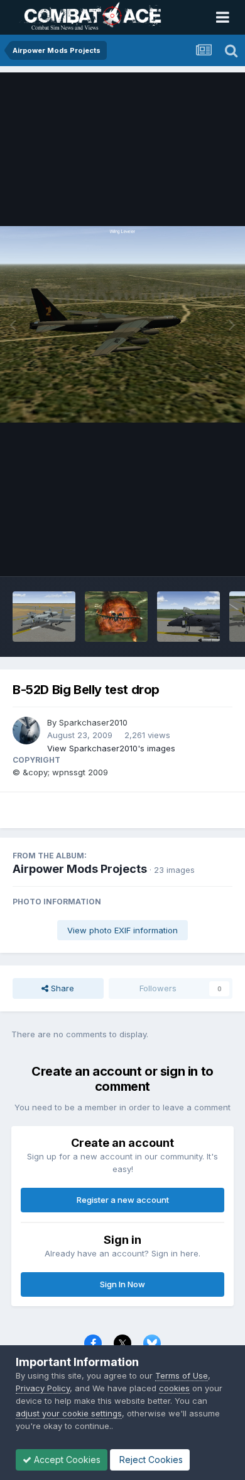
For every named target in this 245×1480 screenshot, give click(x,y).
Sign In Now (122, 1284)
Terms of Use (181, 1375)
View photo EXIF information (122, 930)
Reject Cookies (150, 1459)
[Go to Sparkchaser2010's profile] (26, 730)
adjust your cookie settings (69, 1413)
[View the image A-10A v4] (44, 616)
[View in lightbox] (122, 324)
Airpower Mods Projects (80, 868)
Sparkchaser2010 (93, 722)
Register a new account (123, 1200)
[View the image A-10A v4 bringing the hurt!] (116, 616)
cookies (174, 1388)
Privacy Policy (43, 1388)
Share (61, 988)
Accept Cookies (66, 1459)
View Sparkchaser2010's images (111, 748)
